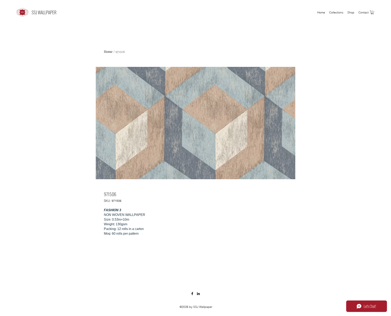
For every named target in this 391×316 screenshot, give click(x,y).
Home (108, 51)
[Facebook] (192, 294)
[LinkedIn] (198, 294)
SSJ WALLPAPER (44, 12)
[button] (372, 12)
